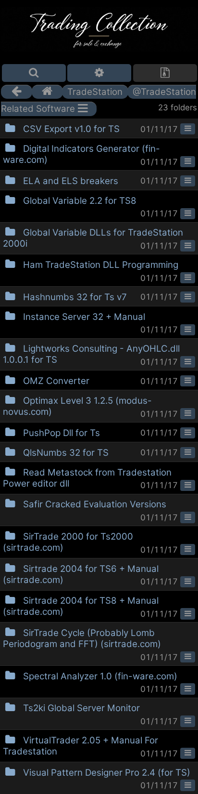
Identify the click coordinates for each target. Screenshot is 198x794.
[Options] (99, 73)
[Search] (34, 73)
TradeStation (95, 91)
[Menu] (187, 129)
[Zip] (165, 73)
